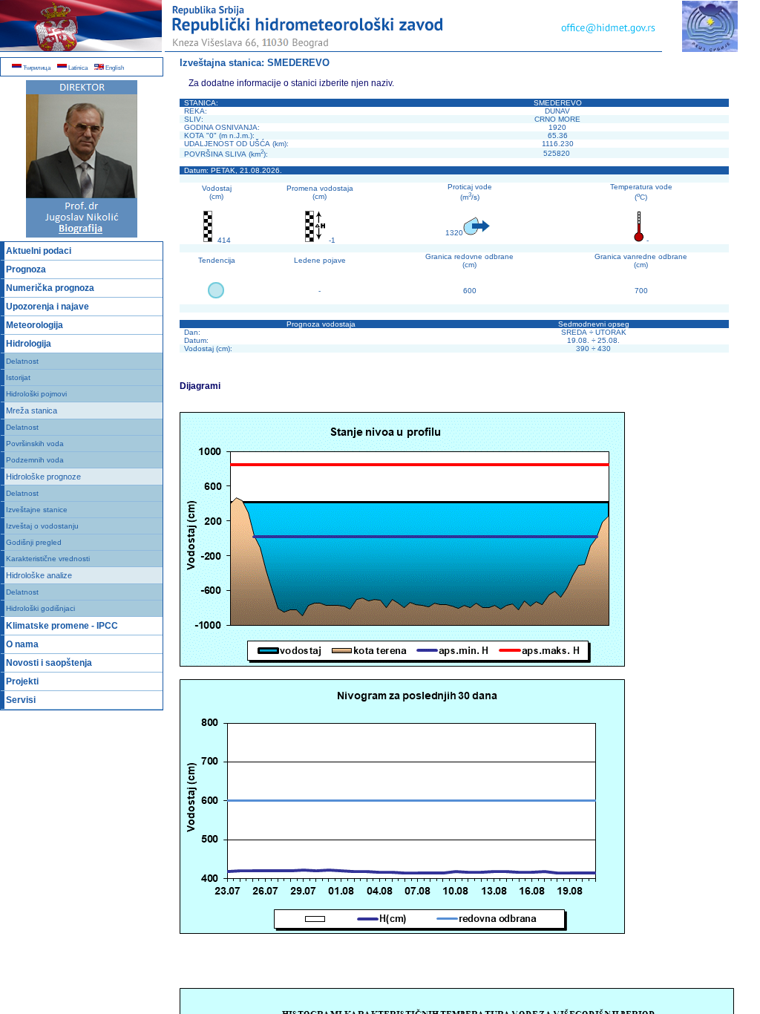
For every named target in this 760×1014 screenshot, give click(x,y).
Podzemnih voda (35, 460)
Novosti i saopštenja (49, 663)
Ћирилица (36, 68)
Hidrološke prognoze (43, 476)
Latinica (77, 68)
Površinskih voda (35, 443)
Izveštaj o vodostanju (42, 526)
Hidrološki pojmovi (36, 394)
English (114, 68)
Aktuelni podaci (38, 251)
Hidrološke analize (39, 575)
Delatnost (22, 361)
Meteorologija (34, 325)
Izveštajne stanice (37, 510)
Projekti (22, 681)
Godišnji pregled (34, 542)
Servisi (21, 700)
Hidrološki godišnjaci (40, 608)
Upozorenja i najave (47, 306)
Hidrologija (28, 343)
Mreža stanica (31, 410)
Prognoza (26, 269)
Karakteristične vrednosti (48, 559)
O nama (22, 644)
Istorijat (18, 377)
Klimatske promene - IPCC (62, 626)
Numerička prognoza (50, 288)
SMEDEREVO (298, 62)
